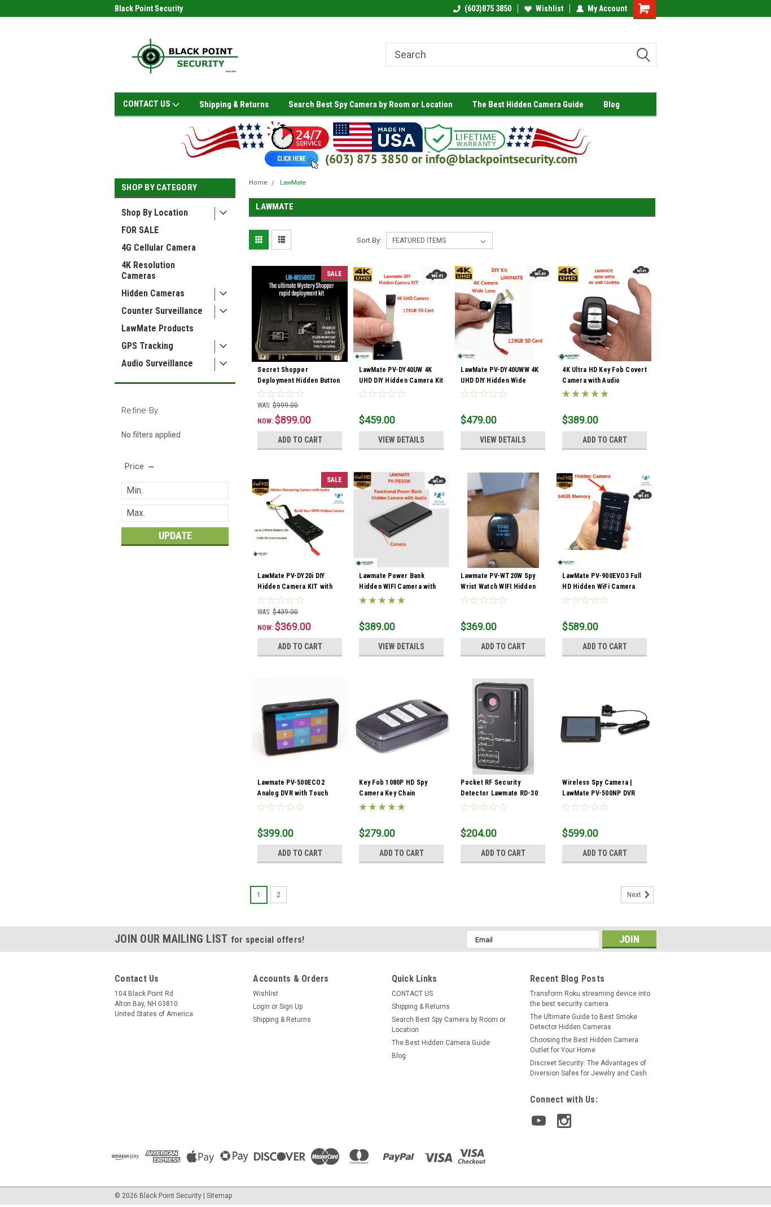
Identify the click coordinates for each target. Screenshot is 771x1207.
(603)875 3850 (488, 8)
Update (175, 535)
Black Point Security (149, 8)
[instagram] (564, 1121)
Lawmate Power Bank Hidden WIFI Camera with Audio (397, 586)
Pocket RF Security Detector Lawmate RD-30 (499, 788)
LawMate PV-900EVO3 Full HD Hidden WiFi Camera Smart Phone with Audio (601, 586)
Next (635, 895)
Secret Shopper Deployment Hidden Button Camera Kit (298, 380)
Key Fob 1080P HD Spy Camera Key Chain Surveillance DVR (393, 793)
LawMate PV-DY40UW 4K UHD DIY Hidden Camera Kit (401, 375)
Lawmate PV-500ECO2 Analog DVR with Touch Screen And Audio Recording (292, 799)
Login (261, 1007)
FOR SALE (140, 230)
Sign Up (291, 1007)
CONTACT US (147, 104)
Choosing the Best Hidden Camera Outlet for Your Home (584, 1045)
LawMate (293, 182)
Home (258, 182)
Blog (611, 104)
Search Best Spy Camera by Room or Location (370, 104)
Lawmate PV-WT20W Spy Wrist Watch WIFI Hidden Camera (498, 586)
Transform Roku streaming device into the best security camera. (590, 999)
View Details (401, 439)
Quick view (299, 353)
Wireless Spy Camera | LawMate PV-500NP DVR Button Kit (598, 793)
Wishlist (549, 8)
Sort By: (369, 240)
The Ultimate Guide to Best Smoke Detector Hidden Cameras (583, 1022)
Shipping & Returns (234, 104)
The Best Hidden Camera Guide (528, 104)
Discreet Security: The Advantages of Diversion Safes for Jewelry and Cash (588, 1068)
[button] (386, 143)
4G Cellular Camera (158, 247)
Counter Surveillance (162, 310)
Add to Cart (300, 439)
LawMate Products (157, 328)
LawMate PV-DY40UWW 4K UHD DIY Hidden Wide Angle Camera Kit (499, 380)
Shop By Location (154, 212)
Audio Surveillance (157, 363)
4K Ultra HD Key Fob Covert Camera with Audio (604, 375)
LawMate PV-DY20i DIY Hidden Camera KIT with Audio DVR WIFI (294, 586)
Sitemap (219, 1196)
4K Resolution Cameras (148, 270)
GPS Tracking (147, 345)
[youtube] (539, 1121)
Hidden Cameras (153, 293)
